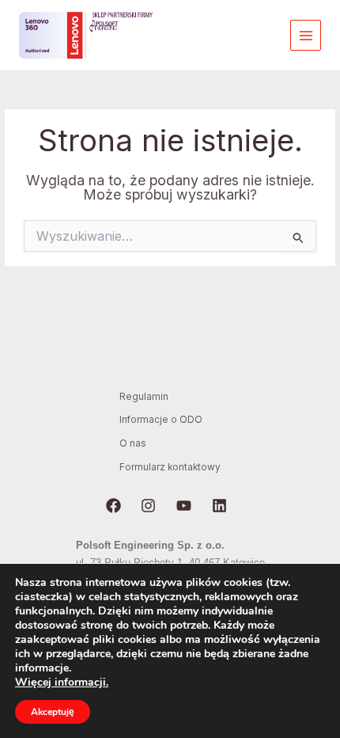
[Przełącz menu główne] (305, 35)
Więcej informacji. (61, 682)
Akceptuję (52, 712)
